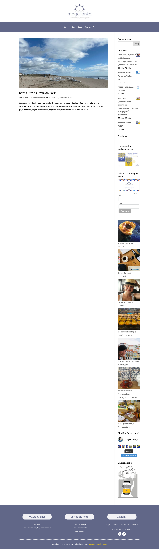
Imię (121, 195)
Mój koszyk (79, 531)
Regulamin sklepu (79, 524)
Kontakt (88, 27)
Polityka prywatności (79, 528)
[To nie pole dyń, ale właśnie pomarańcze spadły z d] (134, 446)
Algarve (59, 97)
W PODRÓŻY (68, 97)
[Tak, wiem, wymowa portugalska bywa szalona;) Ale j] (119, 446)
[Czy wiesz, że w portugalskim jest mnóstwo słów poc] (138, 446)
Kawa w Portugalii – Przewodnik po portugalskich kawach (127, 394)
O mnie (66, 27)
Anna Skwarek (38, 97)
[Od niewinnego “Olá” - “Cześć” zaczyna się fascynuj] (127, 446)
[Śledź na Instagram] (124, 534)
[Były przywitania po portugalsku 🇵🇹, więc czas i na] (123, 446)
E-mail (121, 203)
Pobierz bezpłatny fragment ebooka (37, 528)
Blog (73, 27)
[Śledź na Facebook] (119, 534)
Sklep (80, 27)
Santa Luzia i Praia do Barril (38, 93)
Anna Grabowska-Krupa (98, 544)
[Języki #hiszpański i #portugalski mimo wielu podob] (130, 446)
